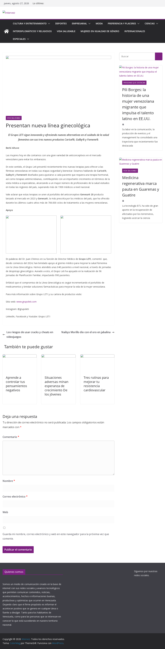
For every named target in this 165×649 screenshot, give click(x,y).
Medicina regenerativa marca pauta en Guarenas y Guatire (140, 186)
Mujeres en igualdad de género (100, 31)
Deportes (61, 23)
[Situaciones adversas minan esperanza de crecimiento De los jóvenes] (58, 356)
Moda (99, 23)
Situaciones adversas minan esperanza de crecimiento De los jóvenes (56, 385)
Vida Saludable (66, 31)
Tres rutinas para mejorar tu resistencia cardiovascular (96, 383)
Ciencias (150, 23)
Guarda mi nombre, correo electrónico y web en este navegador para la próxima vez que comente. (56, 536)
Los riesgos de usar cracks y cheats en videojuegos (29, 334)
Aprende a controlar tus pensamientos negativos (16, 383)
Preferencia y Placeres (122, 23)
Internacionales (134, 31)
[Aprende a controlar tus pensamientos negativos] (20, 356)
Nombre (9, 481)
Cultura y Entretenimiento (30, 23)
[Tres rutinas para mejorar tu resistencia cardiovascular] (97, 356)
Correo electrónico (15, 496)
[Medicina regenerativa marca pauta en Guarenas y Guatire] (140, 162)
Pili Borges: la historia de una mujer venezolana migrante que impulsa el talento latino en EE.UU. (138, 104)
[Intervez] (6, 31)
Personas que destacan (134, 83)
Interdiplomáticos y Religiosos (32, 31)
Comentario (11, 437)
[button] (48, 23)
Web (5, 512)
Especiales (19, 38)
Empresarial (79, 23)
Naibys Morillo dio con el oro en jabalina (86, 332)
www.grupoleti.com (26, 301)
